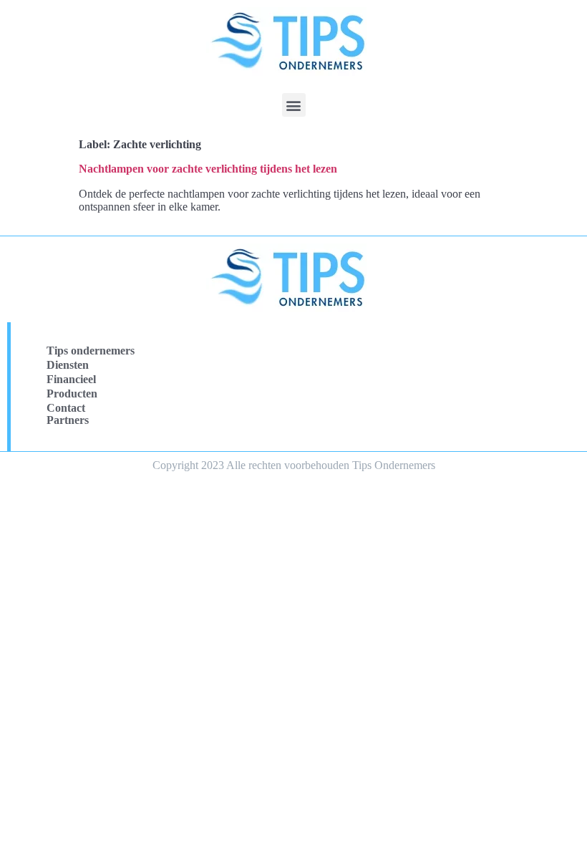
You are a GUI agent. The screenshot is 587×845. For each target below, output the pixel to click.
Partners (68, 420)
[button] (294, 105)
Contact (66, 408)
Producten (72, 393)
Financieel (71, 379)
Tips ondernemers (91, 350)
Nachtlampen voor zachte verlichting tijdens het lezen (208, 169)
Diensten (68, 365)
